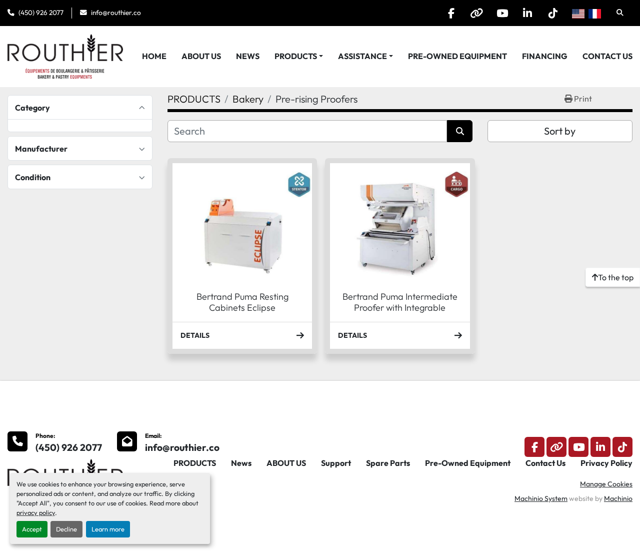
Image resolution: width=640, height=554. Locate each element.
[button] (298, 56)
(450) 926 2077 (41, 12)
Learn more (108, 529)
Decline (66, 529)
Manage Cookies (606, 483)
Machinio (618, 498)
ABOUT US (201, 56)
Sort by (560, 131)
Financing (545, 56)
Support (336, 463)
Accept (32, 529)
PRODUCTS (295, 56)
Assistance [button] (362, 56)
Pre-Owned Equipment (457, 56)
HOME (154, 56)
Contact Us (607, 56)
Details (195, 335)
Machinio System (541, 498)
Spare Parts (388, 463)
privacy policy (35, 512)
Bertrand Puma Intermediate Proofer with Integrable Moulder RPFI (400, 308)
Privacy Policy (606, 463)
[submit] (459, 131)
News (248, 56)
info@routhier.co (116, 12)
